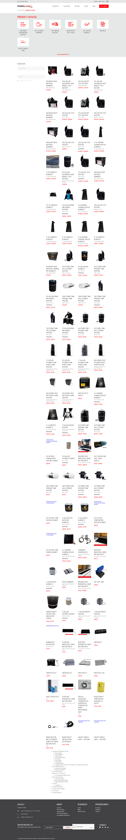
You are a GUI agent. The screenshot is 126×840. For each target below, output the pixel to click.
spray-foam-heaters (60, 769)
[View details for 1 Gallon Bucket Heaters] (100, 603)
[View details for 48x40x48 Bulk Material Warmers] (52, 133)
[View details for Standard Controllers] (84, 541)
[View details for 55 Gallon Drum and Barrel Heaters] (68, 196)
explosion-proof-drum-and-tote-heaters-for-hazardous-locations (71, 764)
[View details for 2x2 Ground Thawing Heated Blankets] (68, 541)
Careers (59, 808)
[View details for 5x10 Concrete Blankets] (68, 228)
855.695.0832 (22, 1)
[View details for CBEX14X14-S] (84, 664)
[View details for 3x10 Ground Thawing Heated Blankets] (84, 228)
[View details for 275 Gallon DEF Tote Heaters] (84, 104)
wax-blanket (58, 761)
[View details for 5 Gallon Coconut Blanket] (68, 603)
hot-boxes (57, 758)
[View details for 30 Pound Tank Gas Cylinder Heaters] (100, 416)
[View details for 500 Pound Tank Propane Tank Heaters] (52, 477)
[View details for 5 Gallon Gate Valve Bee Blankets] (68, 509)
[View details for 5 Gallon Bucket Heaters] (68, 416)
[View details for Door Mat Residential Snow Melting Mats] (84, 633)
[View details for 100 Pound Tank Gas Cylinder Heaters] (52, 319)
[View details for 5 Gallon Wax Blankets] (52, 573)
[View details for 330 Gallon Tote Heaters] (84, 133)
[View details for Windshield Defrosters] (52, 633)
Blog (94, 6)
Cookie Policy (60, 811)
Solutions (67, 6)
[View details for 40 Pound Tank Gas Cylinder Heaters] (100, 319)
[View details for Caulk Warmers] (68, 573)
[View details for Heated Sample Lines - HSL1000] (100, 728)
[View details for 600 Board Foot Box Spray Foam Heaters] (52, 384)
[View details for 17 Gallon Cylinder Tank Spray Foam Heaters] (84, 351)
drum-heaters (58, 753)
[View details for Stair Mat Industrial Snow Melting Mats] (68, 633)
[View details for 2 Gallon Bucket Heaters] (84, 603)
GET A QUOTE (104, 6)
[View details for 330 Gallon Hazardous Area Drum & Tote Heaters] (68, 72)
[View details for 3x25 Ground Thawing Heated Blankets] (100, 133)
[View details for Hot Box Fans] (100, 573)
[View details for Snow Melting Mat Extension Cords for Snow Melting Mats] (52, 728)
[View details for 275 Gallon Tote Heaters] (84, 163)
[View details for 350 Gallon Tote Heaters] (68, 104)
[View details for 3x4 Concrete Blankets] (52, 416)
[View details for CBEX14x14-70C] (100, 664)
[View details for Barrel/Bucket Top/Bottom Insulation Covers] (52, 603)
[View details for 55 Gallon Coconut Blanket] (68, 447)
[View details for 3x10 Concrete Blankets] (100, 228)
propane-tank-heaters (60, 768)
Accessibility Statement (63, 815)
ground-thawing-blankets (61, 780)
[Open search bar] (106, 1)
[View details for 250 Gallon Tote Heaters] (100, 196)
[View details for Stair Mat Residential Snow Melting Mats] (68, 688)
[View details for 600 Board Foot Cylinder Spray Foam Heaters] (100, 351)
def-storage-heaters (60, 757)
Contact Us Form (21, 807)
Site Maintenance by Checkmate (48, 838)
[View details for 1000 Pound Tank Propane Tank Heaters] (68, 287)
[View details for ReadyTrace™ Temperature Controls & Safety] (100, 688)
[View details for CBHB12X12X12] (52, 664)
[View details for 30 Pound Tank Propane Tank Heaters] (84, 416)
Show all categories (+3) (63, 54)
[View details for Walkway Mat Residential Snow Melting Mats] (84, 573)
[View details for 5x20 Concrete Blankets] (52, 163)
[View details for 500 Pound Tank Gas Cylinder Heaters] (68, 477)
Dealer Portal (81, 811)
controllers (58, 785)
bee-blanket (58, 760)
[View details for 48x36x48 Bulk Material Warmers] (100, 163)
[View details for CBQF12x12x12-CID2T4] (84, 384)
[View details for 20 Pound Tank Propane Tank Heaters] (84, 477)
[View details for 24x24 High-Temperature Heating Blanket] (100, 509)
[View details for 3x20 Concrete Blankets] (52, 228)
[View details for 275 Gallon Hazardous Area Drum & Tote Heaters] (100, 72)
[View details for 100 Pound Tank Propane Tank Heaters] (100, 287)
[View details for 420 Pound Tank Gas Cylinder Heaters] (68, 257)
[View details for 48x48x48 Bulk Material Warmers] (52, 104)
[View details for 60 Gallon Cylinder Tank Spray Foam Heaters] (68, 351)
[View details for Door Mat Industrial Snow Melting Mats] (100, 541)
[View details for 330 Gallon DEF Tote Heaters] (84, 72)
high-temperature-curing (61, 781)
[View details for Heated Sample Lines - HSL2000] (84, 728)
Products (56, 6)
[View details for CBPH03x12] (100, 633)
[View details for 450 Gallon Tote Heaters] (68, 133)
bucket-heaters (59, 754)
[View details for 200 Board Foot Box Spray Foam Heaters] (68, 384)
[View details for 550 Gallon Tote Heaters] (100, 104)
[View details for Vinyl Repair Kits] (52, 688)
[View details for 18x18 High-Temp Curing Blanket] (52, 541)
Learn (86, 6)
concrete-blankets (59, 778)
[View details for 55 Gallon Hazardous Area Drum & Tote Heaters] (68, 163)
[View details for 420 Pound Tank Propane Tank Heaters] (100, 257)
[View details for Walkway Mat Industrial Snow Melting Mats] (84, 447)
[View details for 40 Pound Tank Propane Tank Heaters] (84, 319)
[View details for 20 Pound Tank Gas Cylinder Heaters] (100, 477)
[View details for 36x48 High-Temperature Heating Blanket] (52, 447)
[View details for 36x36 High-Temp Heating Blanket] (52, 509)
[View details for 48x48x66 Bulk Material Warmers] (52, 72)
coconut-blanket (59, 763)
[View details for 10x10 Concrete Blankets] (52, 196)
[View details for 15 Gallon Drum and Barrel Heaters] (68, 319)
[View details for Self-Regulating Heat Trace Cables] (100, 447)
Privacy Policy (60, 809)
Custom (77, 6)
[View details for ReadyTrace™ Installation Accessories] (68, 728)
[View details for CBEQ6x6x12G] (68, 664)
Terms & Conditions (62, 813)
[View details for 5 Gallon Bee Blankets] (84, 509)
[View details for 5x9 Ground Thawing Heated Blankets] (84, 196)
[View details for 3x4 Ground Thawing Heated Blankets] (100, 384)
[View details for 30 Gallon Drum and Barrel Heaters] (52, 287)
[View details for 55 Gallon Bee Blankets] (84, 257)
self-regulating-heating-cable (62, 775)
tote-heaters (58, 756)
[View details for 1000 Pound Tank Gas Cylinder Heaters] (84, 287)
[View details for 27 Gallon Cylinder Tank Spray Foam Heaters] (52, 351)
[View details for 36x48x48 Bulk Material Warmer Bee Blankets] (52, 257)
